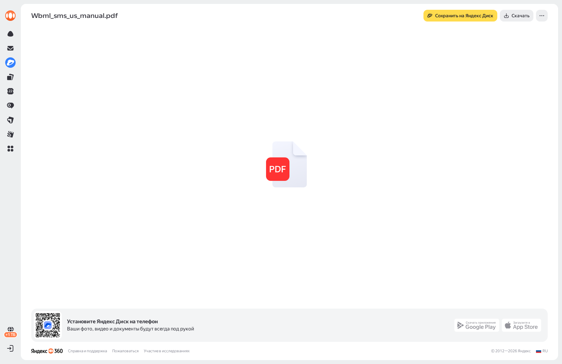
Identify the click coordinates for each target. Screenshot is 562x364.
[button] (10, 148)
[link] (10, 15)
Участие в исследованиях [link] (167, 351)
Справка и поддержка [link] (87, 351)
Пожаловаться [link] (125, 351)
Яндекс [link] (524, 351)
